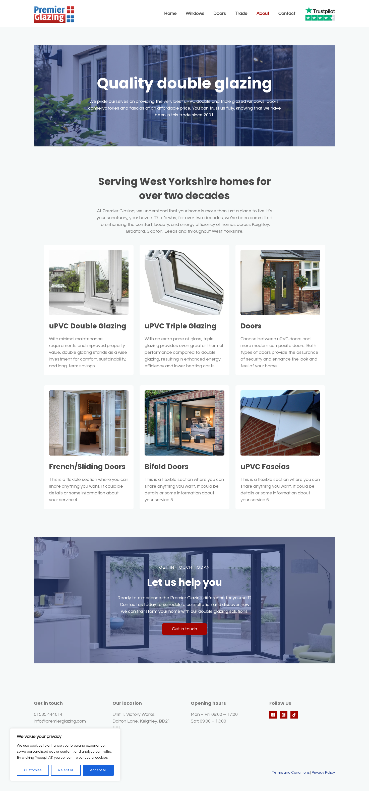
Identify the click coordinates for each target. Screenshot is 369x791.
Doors (219, 13)
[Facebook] (273, 715)
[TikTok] (294, 715)
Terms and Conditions (291, 772)
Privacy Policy (323, 772)
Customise (33, 770)
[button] (184, 629)
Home (170, 13)
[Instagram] (283, 715)
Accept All (98, 770)
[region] (65, 754)
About (263, 13)
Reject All (66, 770)
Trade (241, 13)
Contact (286, 13)
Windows (195, 13)
